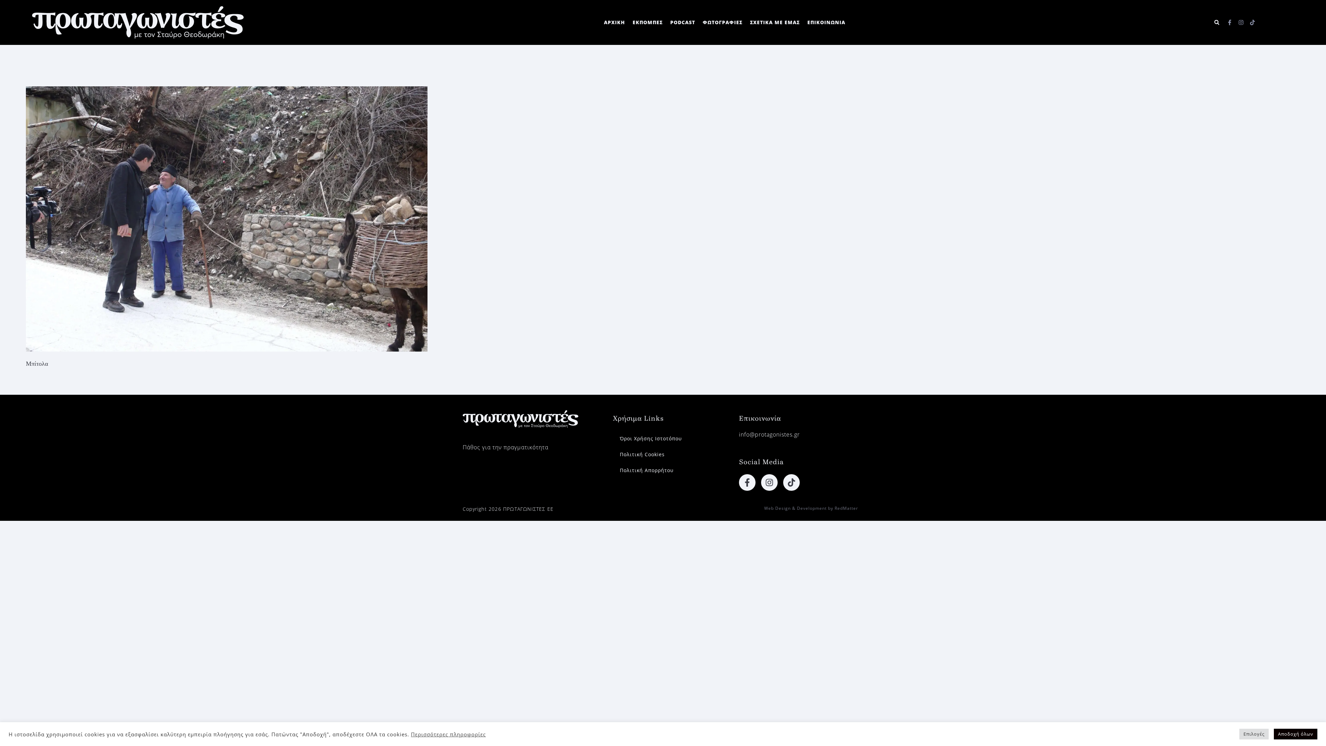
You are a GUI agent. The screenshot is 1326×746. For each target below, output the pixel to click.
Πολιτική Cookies (642, 454)
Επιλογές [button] (1254, 734)
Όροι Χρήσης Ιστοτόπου (651, 438)
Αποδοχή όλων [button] (1295, 734)
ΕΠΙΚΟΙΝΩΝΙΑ (826, 22)
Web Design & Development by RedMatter (811, 508)
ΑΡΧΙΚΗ (614, 22)
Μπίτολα (37, 363)
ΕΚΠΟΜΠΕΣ (648, 22)
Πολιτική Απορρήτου (647, 470)
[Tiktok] (1252, 22)
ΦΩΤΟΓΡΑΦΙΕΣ (722, 22)
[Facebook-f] (1229, 22)
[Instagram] (1241, 22)
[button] (1216, 22)
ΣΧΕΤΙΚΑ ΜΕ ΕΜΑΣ (775, 22)
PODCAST (682, 22)
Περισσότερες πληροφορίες (448, 734)
